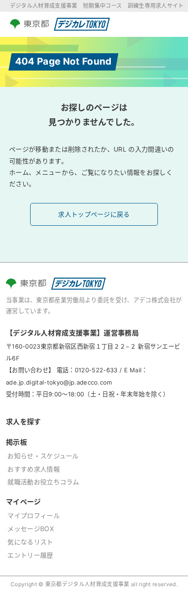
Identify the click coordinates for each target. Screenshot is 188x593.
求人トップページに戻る (94, 214)
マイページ (23, 501)
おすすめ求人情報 (33, 469)
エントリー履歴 (30, 555)
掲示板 (16, 442)
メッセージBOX (30, 528)
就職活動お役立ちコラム (43, 482)
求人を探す (23, 421)
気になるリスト (30, 542)
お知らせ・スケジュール (43, 456)
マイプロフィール (33, 515)
